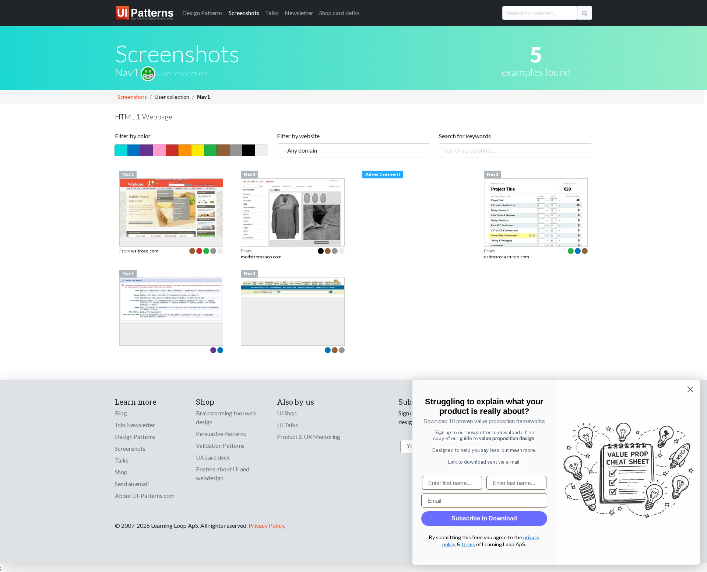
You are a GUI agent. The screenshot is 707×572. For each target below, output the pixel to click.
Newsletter (299, 12)
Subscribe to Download (484, 518)
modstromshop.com (261, 256)
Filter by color (133, 135)
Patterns (202, 12)
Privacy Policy (266, 525)
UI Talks (287, 424)
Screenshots (244, 12)
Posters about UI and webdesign (222, 473)
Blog (121, 412)
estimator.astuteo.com (506, 256)
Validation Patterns (220, 445)
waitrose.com (144, 251)
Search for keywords (465, 135)
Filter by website (298, 135)
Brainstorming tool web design (226, 417)
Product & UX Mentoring (308, 436)
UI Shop (287, 412)
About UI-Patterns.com (145, 495)
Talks (272, 12)
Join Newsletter (135, 424)
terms (468, 544)
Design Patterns (135, 436)
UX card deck (213, 457)
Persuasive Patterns (221, 433)
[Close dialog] (690, 389)
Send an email (132, 483)
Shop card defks (339, 12)
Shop (121, 471)
